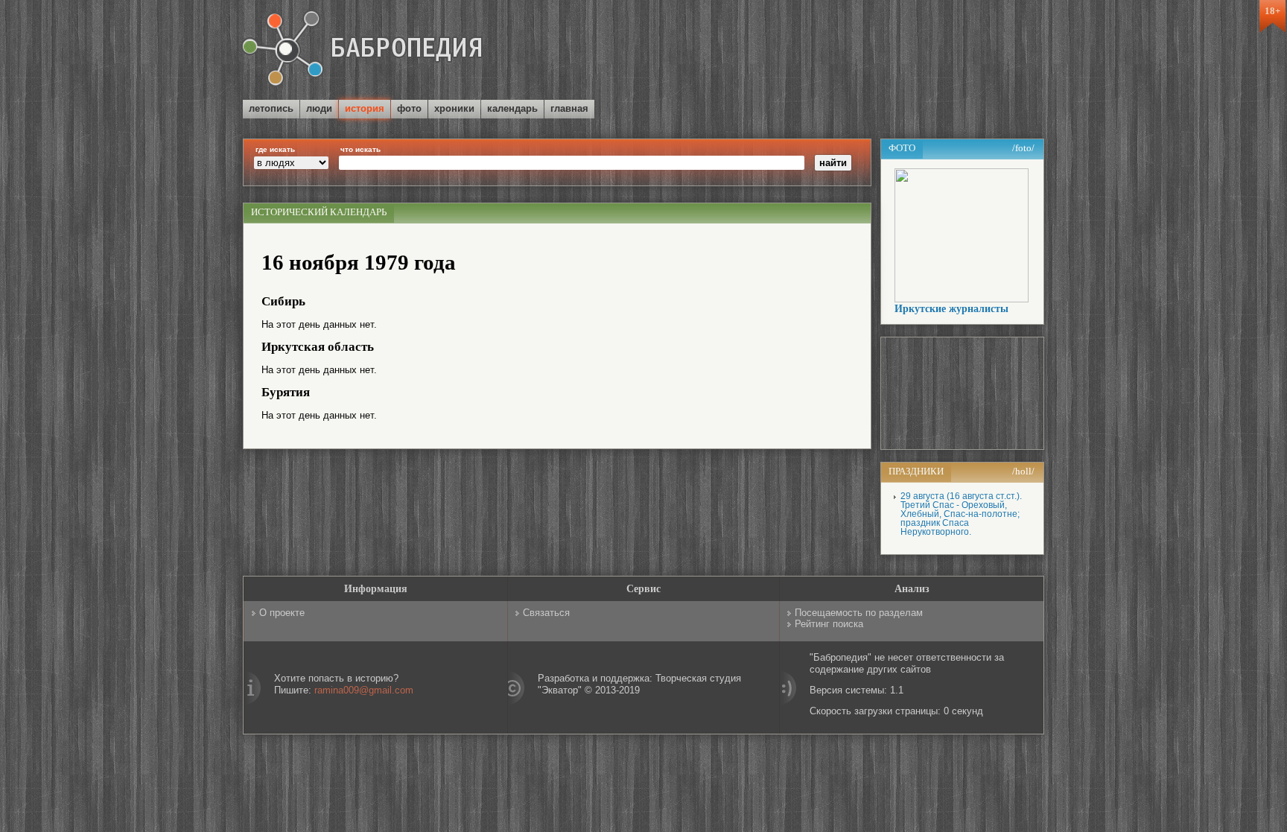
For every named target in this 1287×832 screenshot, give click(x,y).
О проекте (282, 612)
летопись (271, 108)
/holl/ (1023, 471)
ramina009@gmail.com (363, 690)
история (364, 108)
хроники (454, 108)
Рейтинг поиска (829, 623)
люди (319, 108)
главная (569, 108)
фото (409, 108)
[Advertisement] (870, 51)
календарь (512, 108)
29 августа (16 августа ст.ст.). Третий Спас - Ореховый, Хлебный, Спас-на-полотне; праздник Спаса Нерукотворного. (961, 514)
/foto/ (1023, 147)
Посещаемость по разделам (859, 612)
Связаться (546, 612)
